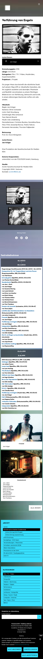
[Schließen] (40, 639)
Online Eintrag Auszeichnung (14, 535)
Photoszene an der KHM (11, 550)
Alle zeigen (35, 508)
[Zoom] (18, 195)
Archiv (6, 527)
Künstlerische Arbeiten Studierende (15, 529)
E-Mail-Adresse (6, 614)
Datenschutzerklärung (22, 644)
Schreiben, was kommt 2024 (12, 545)
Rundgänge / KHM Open (11, 540)
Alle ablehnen (14, 649)
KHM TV (6, 556)
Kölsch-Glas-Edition (9, 548)
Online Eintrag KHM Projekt (13, 532)
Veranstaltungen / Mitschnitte (13, 542)
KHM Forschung (8, 537)
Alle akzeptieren (29, 655)
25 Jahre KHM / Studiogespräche (14, 553)
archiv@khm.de (15, 172)
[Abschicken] (39, 617)
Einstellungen (30, 649)
